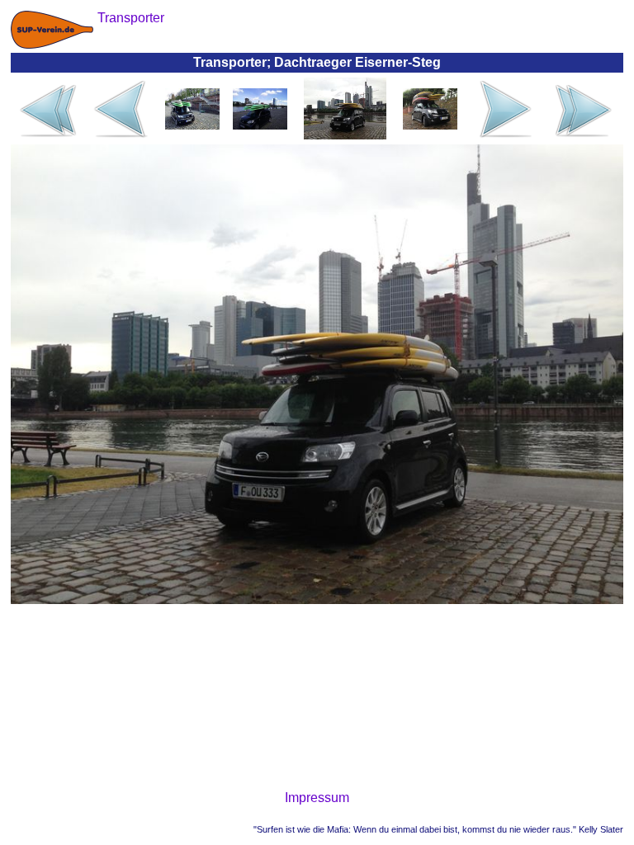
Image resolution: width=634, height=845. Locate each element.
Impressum (317, 798)
